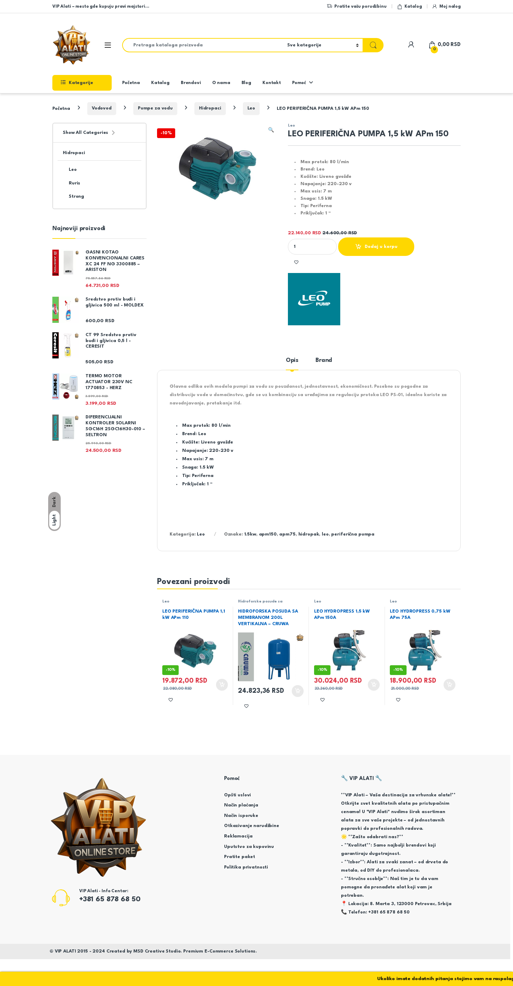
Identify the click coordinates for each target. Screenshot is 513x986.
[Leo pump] (314, 299)
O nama (221, 83)
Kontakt (271, 83)
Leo (251, 108)
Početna (131, 83)
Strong (76, 196)
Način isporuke (241, 815)
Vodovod (102, 108)
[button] (271, 130)
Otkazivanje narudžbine (251, 826)
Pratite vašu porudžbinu (360, 7)
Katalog (413, 7)
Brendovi (191, 83)
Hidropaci (210, 108)
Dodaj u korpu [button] (221, 685)
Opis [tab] (292, 360)
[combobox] (202, 45)
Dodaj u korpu (381, 246)
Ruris (74, 183)
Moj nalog (450, 7)
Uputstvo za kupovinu (249, 846)
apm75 (287, 534)
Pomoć (299, 83)
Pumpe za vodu (155, 108)
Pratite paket (239, 857)
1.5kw (250, 534)
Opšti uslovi (237, 795)
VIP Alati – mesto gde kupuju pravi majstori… (100, 7)
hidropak (308, 534)
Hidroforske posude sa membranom (260, 604)
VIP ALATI (65, 951)
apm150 (268, 534)
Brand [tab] (323, 360)
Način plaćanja (241, 805)
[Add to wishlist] (296, 262)
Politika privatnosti (246, 867)
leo (325, 534)
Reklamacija (238, 836)
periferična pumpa (352, 534)
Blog (246, 83)
